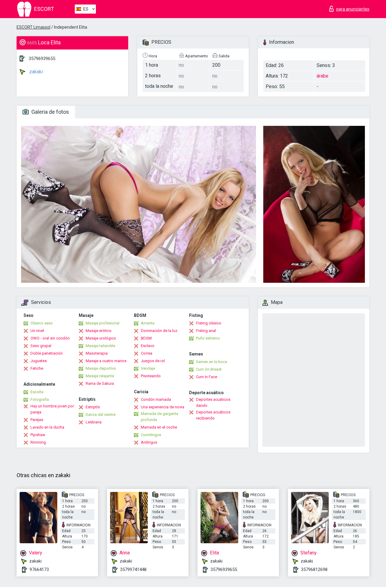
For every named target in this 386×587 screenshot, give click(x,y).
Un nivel (37, 330)
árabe (322, 76)
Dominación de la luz (159, 330)
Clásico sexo (41, 323)
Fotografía (39, 399)
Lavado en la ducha (47, 427)
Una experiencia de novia (162, 407)
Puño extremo (208, 338)
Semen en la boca (211, 361)
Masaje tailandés (100, 345)
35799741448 (133, 569)
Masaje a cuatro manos (106, 361)
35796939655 (42, 58)
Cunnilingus (151, 434)
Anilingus (149, 442)
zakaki (35, 72)
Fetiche (36, 368)
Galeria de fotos (49, 112)
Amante (147, 323)
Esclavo (147, 345)
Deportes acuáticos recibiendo (213, 415)
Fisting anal (206, 330)
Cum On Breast (209, 369)
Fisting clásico (208, 323)
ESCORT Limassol (33, 27)
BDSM (146, 338)
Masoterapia (97, 353)
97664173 (39, 569)
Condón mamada (156, 399)
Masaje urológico (101, 338)
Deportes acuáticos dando (213, 402)
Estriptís (93, 407)
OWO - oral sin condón (50, 338)
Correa (146, 353)
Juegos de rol (153, 361)
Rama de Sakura (100, 383)
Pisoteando (151, 376)
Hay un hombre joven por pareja (52, 409)
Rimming (38, 442)
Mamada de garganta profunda (159, 416)
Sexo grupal (40, 345)
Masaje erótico (99, 330)
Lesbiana (94, 422)
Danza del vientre (100, 414)
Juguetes (38, 361)
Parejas (36, 419)
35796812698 (314, 569)
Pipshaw (37, 434)
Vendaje (148, 368)
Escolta (36, 392)
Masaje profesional (102, 323)
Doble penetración (46, 353)
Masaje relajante (100, 376)
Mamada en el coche (159, 427)
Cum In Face (206, 377)
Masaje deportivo (101, 368)
